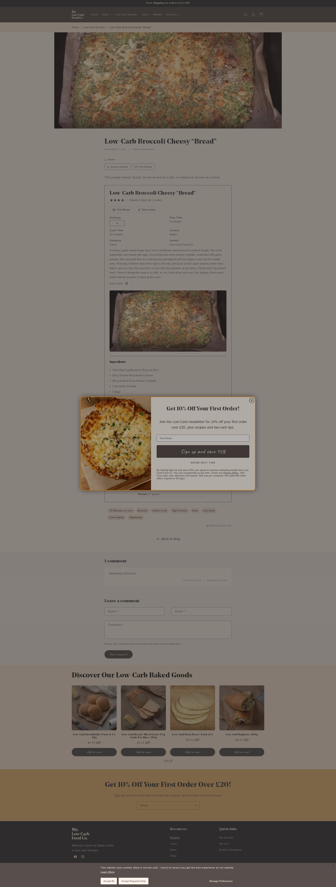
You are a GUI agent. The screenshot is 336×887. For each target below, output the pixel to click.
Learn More (108, 872)
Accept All (108, 881)
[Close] (333, 865)
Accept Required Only (133, 881)
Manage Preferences (221, 881)
